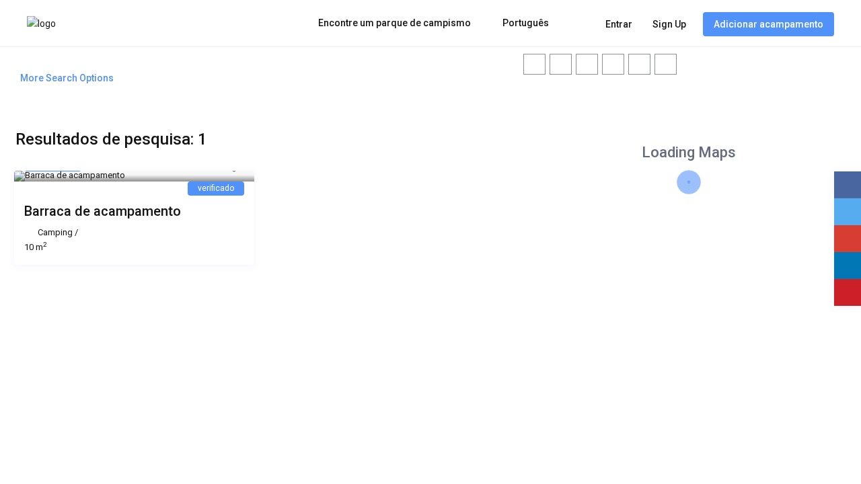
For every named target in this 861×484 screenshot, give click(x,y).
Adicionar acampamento (768, 24)
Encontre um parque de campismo (394, 22)
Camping (55, 232)
